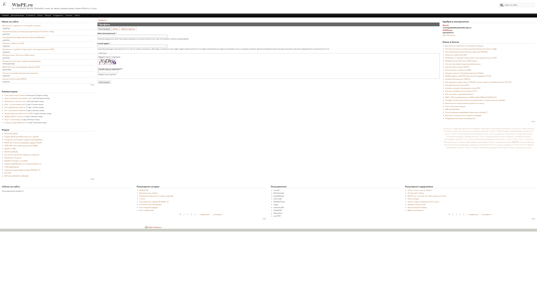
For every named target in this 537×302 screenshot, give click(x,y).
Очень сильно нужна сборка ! (420, 190)
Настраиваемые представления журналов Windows (24, 37)
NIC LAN (7, 173)
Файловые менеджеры (455, 136)
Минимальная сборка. (148, 193)
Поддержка (58, 15)
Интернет (492, 131)
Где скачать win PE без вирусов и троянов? (21, 155)
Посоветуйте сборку (416, 193)
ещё (264, 218)
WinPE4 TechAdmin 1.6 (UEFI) (15, 161)
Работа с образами (526, 139)
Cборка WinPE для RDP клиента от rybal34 (21, 136)
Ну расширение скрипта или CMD (18, 113)
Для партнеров (449, 35)
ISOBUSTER (143, 190)
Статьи (142, 199)
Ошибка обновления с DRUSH (457, 79)
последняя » (218, 214)
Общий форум (503, 131)
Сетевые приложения (466, 134)
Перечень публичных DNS (13, 43)
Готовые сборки (515, 131)
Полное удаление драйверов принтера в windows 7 (466, 112)
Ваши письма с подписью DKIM (458, 70)
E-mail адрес (103, 43)
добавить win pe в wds (417, 204)
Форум (48, 15)
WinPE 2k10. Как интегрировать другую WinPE (21, 67)
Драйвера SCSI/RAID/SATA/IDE (481, 145)
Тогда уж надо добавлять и (15, 122)
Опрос (40, 15)
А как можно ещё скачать (14, 95)
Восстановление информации (482, 139)
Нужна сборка (413, 199)
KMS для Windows (452, 109)
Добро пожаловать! (415, 210)
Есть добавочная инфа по (15, 107)
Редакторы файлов (461, 128)
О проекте (30, 15)
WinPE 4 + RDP (10, 149)
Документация (17, 15)
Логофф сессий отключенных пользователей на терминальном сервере (475, 100)
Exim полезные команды (455, 106)
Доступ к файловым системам (520, 148)
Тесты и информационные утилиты (502, 134)
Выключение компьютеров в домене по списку (464, 103)
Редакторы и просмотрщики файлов (496, 128)
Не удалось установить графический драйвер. (22, 61)
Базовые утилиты (451, 142)
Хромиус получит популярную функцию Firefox (464, 73)
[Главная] (4, 5)
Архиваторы (448, 129)
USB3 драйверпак (11, 167)
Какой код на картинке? (110, 69)
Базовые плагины (472, 136)
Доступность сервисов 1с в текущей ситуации (22, 25)
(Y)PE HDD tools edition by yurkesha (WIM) (20, 145)
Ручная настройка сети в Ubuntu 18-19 (461, 91)
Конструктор (516, 129)
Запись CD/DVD (451, 134)
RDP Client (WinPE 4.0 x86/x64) (16, 176)
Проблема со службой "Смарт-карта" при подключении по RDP (28, 49)
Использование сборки (417, 207)
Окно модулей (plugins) (148, 207)
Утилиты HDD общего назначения (473, 142)
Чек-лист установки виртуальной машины (20, 73)
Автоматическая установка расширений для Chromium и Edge (28, 31)
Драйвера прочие (481, 134)
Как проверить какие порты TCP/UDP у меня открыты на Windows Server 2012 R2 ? (478, 82)
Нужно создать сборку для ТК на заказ (423, 201)
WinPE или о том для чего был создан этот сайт (427, 196)
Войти (115, 29)
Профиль (102, 20)
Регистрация (105, 28)
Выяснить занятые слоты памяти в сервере (463, 115)
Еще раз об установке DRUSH (15, 79)
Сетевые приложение (524, 134)
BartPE (515, 142)
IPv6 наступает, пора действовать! (459, 94)
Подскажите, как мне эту (14, 101)
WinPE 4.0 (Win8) (11, 152)
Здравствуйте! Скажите (14, 116)
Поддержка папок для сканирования (460, 118)
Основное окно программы (150, 204)
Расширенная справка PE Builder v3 (154, 201)
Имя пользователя (107, 33)
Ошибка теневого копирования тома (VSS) (462, 88)
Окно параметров (146, 210)
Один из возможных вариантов (17, 98)
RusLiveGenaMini (11, 133)
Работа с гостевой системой (518, 136)
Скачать (68, 15)
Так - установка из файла (14, 110)
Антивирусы (475, 128)
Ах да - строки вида (12, 119)
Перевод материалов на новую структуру (156, 196)
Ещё (92, 84)
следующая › (205, 214)
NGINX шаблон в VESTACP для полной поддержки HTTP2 (468, 76)
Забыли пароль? (128, 29)
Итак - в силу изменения (14, 104)
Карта (77, 15)
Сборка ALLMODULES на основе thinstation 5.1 (23, 164)
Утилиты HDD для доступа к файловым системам (470, 131)
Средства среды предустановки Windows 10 (22, 170)
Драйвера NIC (528, 131)
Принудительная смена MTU (457, 85)
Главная (5, 15)
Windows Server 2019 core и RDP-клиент (19, 55)
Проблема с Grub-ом (12, 158)
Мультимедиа (498, 145)
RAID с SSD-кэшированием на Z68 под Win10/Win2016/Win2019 (471, 97)
